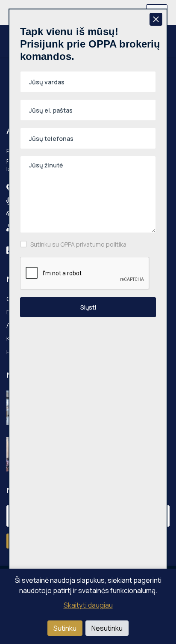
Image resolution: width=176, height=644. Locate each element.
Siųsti (88, 307)
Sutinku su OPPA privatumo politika (78, 244)
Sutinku (64, 628)
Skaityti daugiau (88, 605)
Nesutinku (107, 628)
